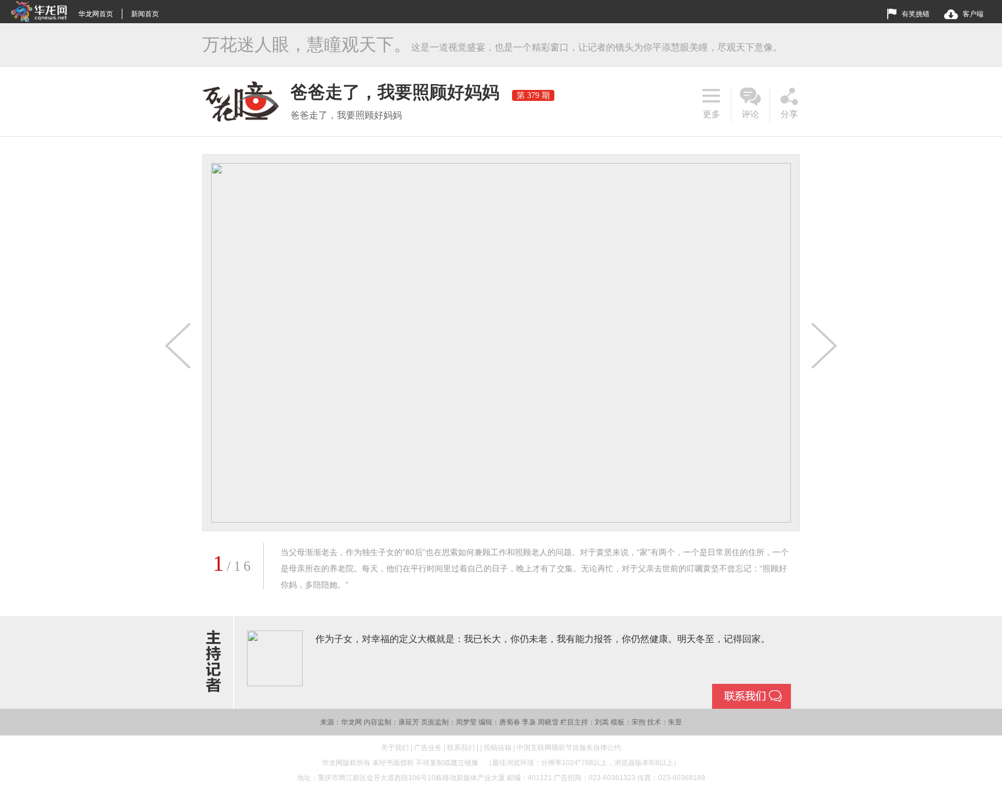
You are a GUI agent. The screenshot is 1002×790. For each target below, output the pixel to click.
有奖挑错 (916, 14)
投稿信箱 (497, 748)
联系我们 (461, 748)
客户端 (973, 14)
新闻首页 (145, 14)
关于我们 (395, 748)
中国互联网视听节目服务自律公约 (569, 748)
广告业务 (428, 748)
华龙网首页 (95, 14)
